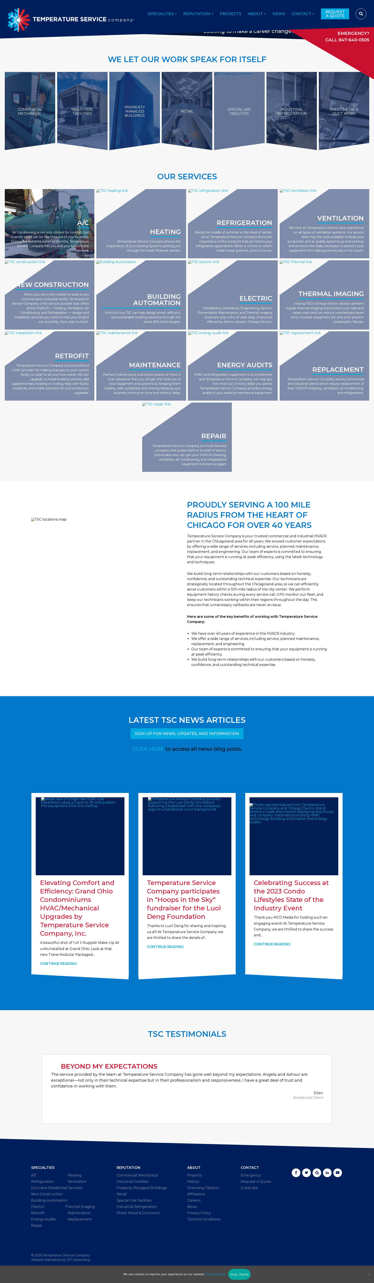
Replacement (80, 1219)
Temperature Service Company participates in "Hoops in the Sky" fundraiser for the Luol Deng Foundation (184, 900)
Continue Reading (58, 964)
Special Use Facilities (134, 1200)
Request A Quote (335, 14)
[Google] (317, 1172)
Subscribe (249, 1188)
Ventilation (77, 1181)
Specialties (161, 13)
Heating (75, 1175)
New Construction (47, 1194)
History (193, 1181)
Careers (193, 1200)
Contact (301, 13)
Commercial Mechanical (137, 1175)
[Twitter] (306, 1172)
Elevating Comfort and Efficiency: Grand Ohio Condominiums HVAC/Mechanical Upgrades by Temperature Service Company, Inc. (77, 908)
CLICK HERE (148, 749)
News (278, 13)
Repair (36, 1225)
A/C (34, 1175)
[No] (368, 1274)
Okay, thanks (239, 1274)
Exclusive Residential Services (56, 1188)
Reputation (196, 13)
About (255, 13)
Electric (37, 1207)
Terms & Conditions (203, 1219)
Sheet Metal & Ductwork (138, 1213)
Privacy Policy (199, 1213)
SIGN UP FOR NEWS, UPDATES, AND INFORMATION (187, 733)
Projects (230, 13)
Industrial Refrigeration (137, 1207)
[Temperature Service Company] (71, 14)
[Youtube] (337, 1172)
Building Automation (49, 1200)
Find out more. (216, 1274)
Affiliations (196, 1194)
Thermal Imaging (80, 1207)
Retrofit (38, 1213)
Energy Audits (43, 1219)
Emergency (251, 1175)
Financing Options (203, 1188)
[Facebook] (296, 1172)
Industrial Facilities (132, 1181)
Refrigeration (42, 1181)
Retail (122, 1194)
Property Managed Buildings (142, 1188)
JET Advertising (78, 1260)
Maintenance (79, 1213)
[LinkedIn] (327, 1172)
